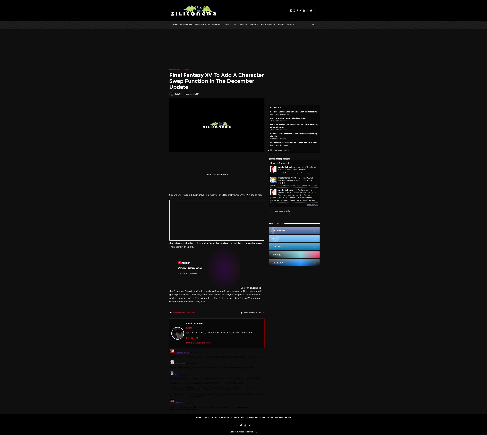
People (272, 159)
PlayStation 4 (175, 70)
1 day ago (311, 200)
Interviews (266, 25)
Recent (279, 159)
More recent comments (279, 211)
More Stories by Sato (198, 343)
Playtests (279, 25)
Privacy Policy (283, 418)
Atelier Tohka (284, 167)
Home (175, 25)
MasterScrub (284, 178)
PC (235, 25)
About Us (239, 418)
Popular (286, 159)
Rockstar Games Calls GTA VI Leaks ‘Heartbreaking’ (294, 112)
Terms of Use (266, 418)
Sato (179, 94)
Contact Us (252, 418)
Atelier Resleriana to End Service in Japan (285, 173)
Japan (262, 313)
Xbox (226, 25)
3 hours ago (305, 173)
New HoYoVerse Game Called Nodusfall (288, 118)
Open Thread (211, 418)
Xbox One (186, 70)
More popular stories (279, 150)
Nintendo (199, 25)
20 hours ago (312, 185)
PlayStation (214, 25)
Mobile (242, 25)
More (289, 25)
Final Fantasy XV (251, 313)
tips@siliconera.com (248, 432)
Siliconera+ (186, 25)
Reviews (254, 25)
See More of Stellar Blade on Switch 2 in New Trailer (294, 143)
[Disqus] (216, 380)
